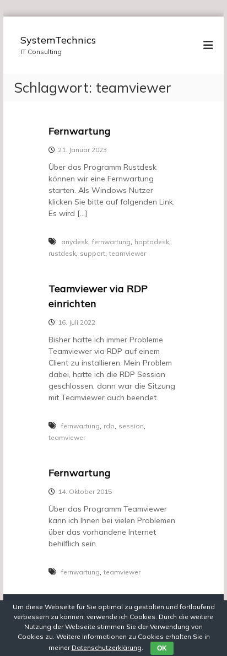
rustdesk (62, 253)
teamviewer (127, 253)
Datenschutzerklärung (107, 647)
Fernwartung (79, 131)
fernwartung (111, 242)
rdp (109, 426)
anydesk (74, 242)
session (131, 426)
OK (162, 648)
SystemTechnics (58, 40)
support (92, 253)
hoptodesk (151, 242)
